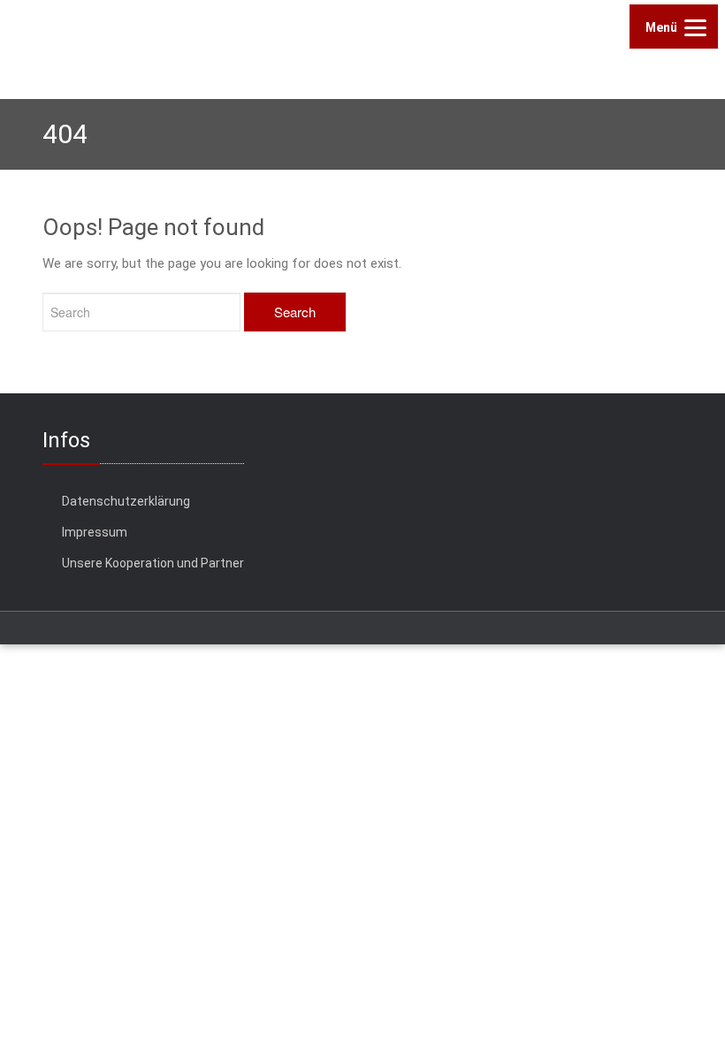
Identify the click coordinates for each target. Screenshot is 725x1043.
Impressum (94, 532)
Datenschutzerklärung (126, 501)
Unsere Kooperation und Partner (153, 563)
